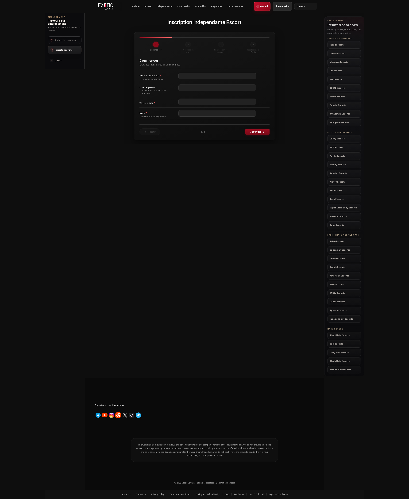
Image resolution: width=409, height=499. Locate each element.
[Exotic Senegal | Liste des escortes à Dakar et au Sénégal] (105, 6)
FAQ (227, 494)
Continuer (255, 131)
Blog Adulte (216, 6)
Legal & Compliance (278, 494)
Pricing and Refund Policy (208, 494)
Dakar (58, 60)
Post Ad (262, 6)
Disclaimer (239, 494)
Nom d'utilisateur (150, 75)
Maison (136, 6)
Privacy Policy (157, 494)
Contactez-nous (235, 6)
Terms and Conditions (180, 494)
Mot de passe (148, 87)
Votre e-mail (147, 102)
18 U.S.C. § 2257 (256, 494)
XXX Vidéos (200, 6)
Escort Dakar (184, 6)
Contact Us (141, 494)
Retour (152, 131)
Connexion (283, 6)
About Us (126, 494)
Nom (143, 113)
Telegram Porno (165, 6)
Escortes (148, 6)
